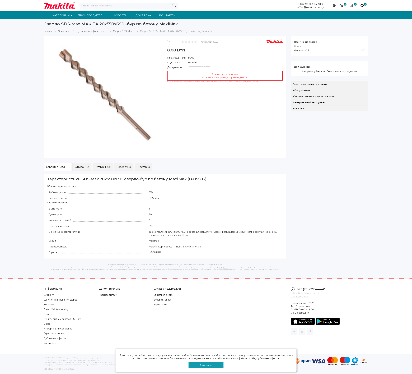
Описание (82, 167)
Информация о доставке (58, 328)
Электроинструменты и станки (310, 84)
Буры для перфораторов (91, 31)
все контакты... (300, 296)
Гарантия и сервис (54, 333)
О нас (47, 323)
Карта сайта (160, 304)
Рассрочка (124, 167)
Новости (120, 15)
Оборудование (301, 90)
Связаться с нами (163, 294)
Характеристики (57, 167)
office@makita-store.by (310, 7)
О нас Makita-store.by (56, 309)
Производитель (91, 15)
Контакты (167, 15)
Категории (61, 15)
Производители (107, 294)
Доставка (143, 15)
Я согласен (206, 365)
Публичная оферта (55, 338)
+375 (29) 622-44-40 (310, 289)
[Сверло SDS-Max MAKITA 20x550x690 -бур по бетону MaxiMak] (104, 96)
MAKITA (192, 57)
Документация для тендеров (60, 299)
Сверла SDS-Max (122, 31)
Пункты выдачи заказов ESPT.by (62, 319)
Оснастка (63, 31)
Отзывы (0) (102, 167)
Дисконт (49, 294)
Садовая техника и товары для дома (313, 96)
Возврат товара (163, 299)
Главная (48, 31)
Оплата (48, 314)
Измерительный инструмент (309, 102)
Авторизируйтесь (312, 71)
